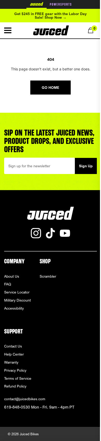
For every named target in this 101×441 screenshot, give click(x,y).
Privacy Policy (15, 370)
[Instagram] (36, 233)
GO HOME (50, 87)
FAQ (7, 284)
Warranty (11, 362)
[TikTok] (50, 233)
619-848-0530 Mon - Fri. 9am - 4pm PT (39, 407)
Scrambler (48, 276)
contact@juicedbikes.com (24, 399)
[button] (7, 30)
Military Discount (17, 300)
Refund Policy (15, 386)
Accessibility (14, 308)
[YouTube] (65, 233)
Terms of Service (17, 378)
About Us (11, 276)
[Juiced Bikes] (51, 30)
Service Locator (17, 292)
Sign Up (86, 166)
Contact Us (13, 346)
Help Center (14, 354)
